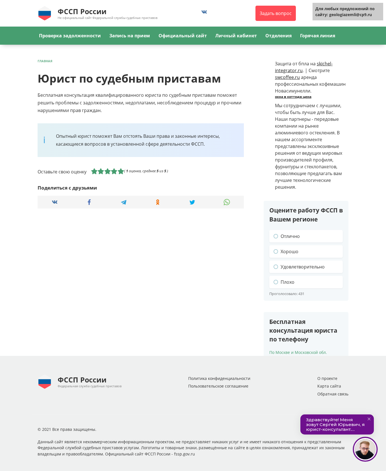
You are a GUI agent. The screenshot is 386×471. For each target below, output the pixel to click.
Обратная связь (332, 394)
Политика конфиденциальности (219, 378)
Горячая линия (317, 36)
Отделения (278, 36)
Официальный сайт (183, 36)
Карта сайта (329, 386)
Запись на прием (129, 36)
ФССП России (82, 11)
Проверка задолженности (70, 36)
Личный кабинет (236, 36)
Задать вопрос (276, 13)
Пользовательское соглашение (218, 386)
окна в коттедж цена (293, 96)
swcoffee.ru (287, 77)
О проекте (327, 378)
